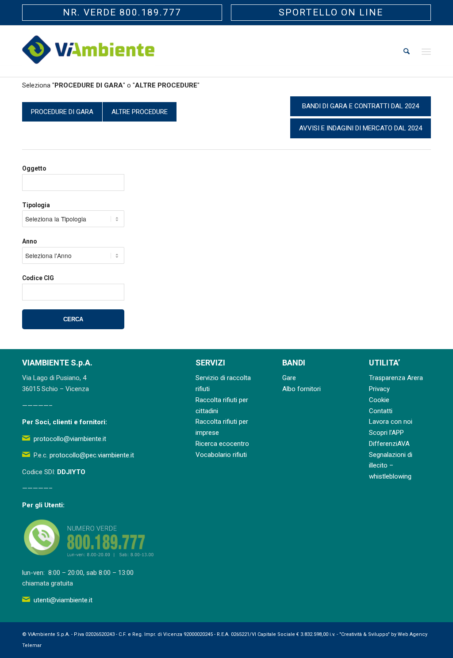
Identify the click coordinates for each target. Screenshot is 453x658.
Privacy (379, 389)
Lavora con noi (390, 422)
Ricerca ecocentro (222, 444)
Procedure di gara (62, 112)
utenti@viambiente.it (63, 600)
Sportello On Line (331, 12)
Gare (289, 378)
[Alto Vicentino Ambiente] (88, 51)
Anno (29, 241)
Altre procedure (139, 112)
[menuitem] (406, 51)
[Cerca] (406, 51)
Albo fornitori (301, 389)
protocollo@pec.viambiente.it (92, 455)
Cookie (379, 400)
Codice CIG (38, 277)
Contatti (380, 411)
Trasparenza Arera (396, 378)
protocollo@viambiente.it (70, 439)
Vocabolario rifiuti (221, 455)
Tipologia (36, 205)
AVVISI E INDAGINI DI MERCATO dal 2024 (360, 128)
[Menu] (426, 51)
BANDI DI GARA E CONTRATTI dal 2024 (360, 106)
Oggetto (34, 168)
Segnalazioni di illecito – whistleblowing (390, 466)
